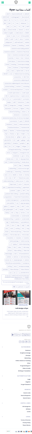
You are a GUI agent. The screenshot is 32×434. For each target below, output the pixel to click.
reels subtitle (10, 203)
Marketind (26, 171)
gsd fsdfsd (8, 143)
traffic (6, 235)
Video (9, 247)
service (23, 212)
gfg (28, 140)
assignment (8, 42)
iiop (6, 146)
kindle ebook (25, 162)
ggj (18, 140)
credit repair (25, 93)
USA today (26, 247)
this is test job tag (16, 231)
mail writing (12, 168)
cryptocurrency (14, 96)
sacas (27, 209)
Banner (14, 45)
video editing (17, 250)
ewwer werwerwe (24, 124)
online (27, 181)
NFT (15, 178)
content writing (9, 86)
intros (8, 152)
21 (15, 20)
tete (6, 228)
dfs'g (27, 108)
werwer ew (8, 260)
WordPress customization (13, 263)
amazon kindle (12, 29)
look (15, 165)
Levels (29, 411)
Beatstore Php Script (23, 52)
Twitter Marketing (24, 244)
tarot (13, 225)
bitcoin (27, 58)
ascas (8, 36)
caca (9, 67)
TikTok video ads (15, 235)
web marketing (24, 257)
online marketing (8, 181)
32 (9, 20)
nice (10, 178)
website (27, 260)
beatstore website (9, 52)
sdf (16, 209)
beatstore (7, 45)
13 (21, 20)
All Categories (26, 406)
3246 (5, 20)
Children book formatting (21, 74)
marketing (18, 171)
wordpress (26, 263)
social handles (15, 216)
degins (9, 102)
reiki (22, 206)
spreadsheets (25, 222)
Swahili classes (14, 222)
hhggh (18, 146)
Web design (8, 253)
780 (23, 26)
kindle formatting (14, 162)
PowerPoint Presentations (21, 197)
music (20, 175)
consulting (26, 86)
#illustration (25, 17)
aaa (8, 26)
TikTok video (25, 235)
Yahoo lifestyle (14, 269)
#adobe (26, 14)
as (18, 36)
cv (10, 99)
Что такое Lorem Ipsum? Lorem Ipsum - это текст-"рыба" (16, 282)
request (12, 206)
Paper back (13, 184)
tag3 (23, 225)
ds (28, 111)
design (20, 105)
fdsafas (12, 130)
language (26, 165)
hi (13, 146)
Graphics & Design (25, 353)
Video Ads (26, 250)
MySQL (15, 175)
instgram (15, 152)
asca (13, 36)
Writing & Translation (24, 371)
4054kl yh (23, 23)
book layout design (23, 64)
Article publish (25, 36)
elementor (17, 115)
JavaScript (16, 156)
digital (22, 108)
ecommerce (25, 115)
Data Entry (21, 102)
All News (28, 409)
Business (28, 350)
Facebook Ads (25, 127)
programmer (8, 197)
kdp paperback (24, 159)
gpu (28, 143)
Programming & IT (25, 365)
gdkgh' (19, 137)
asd (16, 39)
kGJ (17, 159)
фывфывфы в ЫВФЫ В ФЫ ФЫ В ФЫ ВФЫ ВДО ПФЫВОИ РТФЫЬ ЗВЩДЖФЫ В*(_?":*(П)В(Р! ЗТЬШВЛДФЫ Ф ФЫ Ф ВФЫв (17, 277)
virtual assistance (24, 253)
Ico (10, 146)
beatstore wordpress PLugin (21, 55)
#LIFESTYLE (6, 17)
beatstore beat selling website (20, 48)
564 (5, 23)
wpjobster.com (23, 330)
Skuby (7, 212)
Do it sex (15, 108)
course (27, 89)
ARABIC (27, 33)
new (6, 175)
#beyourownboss (17, 14)
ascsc (21, 39)
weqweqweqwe (18, 260)
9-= (19, 26)
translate (18, 238)
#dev (8, 14)
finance (12, 134)
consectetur (17, 77)
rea (17, 203)
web (15, 253)
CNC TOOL (26, 77)
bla (22, 58)
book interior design (23, 61)
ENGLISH (27, 121)
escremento (13, 121)
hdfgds (24, 146)
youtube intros (25, 272)
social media (25, 219)
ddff (14, 102)
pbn (4, 187)
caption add (19, 70)
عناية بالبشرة (20, 286)
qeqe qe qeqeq (25, 203)
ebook (24, 111)
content (18, 86)
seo (28, 212)
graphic (22, 143)
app (4, 29)
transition (26, 238)
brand (7, 64)
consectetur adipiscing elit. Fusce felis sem (17, 83)
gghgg (23, 140)
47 (13, 23)
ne (10, 175)
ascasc (27, 39)
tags (18, 225)
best (9, 55)
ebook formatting (14, 111)
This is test (26, 231)
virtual (10, 250)
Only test (26, 184)
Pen (28, 190)
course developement (16, 89)
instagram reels (24, 152)
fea (28, 134)
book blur (11, 58)
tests (11, 228)
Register (28, 382)
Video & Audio (27, 368)
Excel (15, 124)
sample (21, 209)
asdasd (27, 42)
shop (17, 212)
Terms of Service (26, 420)
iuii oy (27, 156)
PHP (24, 190)
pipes (18, 190)
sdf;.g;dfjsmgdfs (8, 209)
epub (20, 121)
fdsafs (5, 130)
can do (27, 70)
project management (12, 200)
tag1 (7, 222)
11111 (26, 20)
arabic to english (8, 33)
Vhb (14, 247)
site (12, 212)
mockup (26, 175)
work (15, 266)
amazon (21, 29)
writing (10, 266)
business (15, 67)
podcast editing (24, 194)
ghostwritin (7, 140)
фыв (11, 272)
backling (21, 45)
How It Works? (27, 425)
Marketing (28, 358)
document (8, 108)
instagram (26, 149)
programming (25, 200)
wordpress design (24, 266)
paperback (26, 187)
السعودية (27, 286)
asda (6, 39)
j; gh (22, 156)
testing (17, 228)
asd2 (11, 39)
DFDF (6, 105)
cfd (8, 70)
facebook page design (22, 130)
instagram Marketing (15, 149)
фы (15, 272)
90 (15, 26)
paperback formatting (14, 187)
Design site (13, 105)
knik (6, 162)
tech (8, 225)
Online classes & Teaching (23, 360)
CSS (6, 96)
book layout (11, 61)
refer (27, 206)
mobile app (9, 171)
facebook (9, 124)
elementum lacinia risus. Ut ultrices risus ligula (16, 118)
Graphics (15, 143)
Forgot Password (26, 384)
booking (13, 64)
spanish (17, 219)
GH (14, 140)
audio (27, 45)
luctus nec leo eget (23, 168)
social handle (25, 216)
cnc (11, 74)
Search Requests (26, 395)
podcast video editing (11, 194)
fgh (18, 134)
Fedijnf (23, 134)
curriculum (26, 99)
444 (17, 23)
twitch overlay (25, 241)
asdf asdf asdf (19, 42)
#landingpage (15, 17)
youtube (5, 269)
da (3, 99)
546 (9, 23)
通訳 (14, 286)
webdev (9, 257)
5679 (27, 26)
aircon (27, 29)
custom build (17, 99)
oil (6, 178)
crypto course (25, 96)
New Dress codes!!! (23, 178)
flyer (6, 134)
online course (19, 181)
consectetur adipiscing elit (21, 80)
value (19, 247)
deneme (26, 105)
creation (5, 89)
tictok (6, 231)
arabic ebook (19, 33)
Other (29, 363)
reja (18, 206)
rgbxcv (6, 206)
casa (12, 70)
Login (29, 379)
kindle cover (10, 159)
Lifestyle (28, 355)
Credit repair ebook (14, 93)
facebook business (13, 127)
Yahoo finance (25, 269)
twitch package (14, 241)
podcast (12, 190)
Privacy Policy (27, 422)
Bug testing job (25, 67)
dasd (27, 102)
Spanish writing (8, 219)
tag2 (27, 225)
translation (10, 238)
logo (20, 165)
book (17, 58)
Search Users (27, 398)
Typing (15, 244)
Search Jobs (27, 393)
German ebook (10, 137)
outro (20, 184)
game (24, 137)
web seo (16, 257)
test (23, 228)
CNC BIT (5, 74)
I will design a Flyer (21, 308)
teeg (27, 228)
